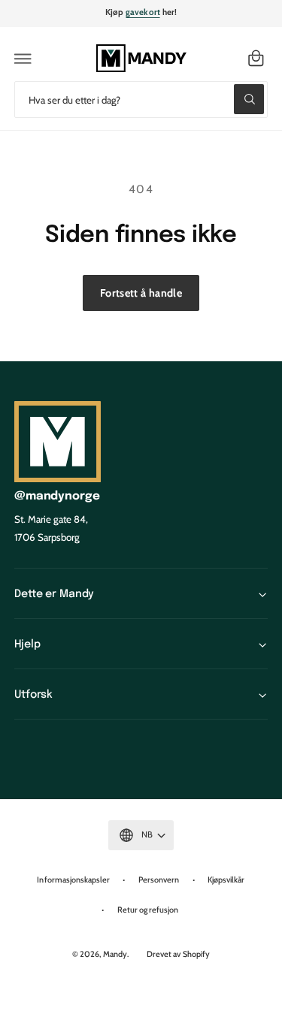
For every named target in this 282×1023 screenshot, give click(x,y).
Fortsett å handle (141, 293)
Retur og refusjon (147, 909)
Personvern (158, 879)
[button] (23, 58)
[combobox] (141, 99)
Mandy (115, 954)
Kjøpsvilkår (226, 879)
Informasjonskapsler (73, 879)
